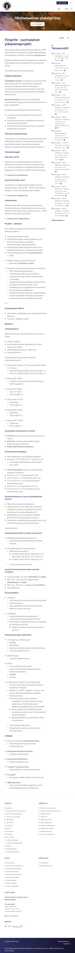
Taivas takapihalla (12, 886)
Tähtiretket (10, 831)
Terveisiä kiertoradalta (13, 868)
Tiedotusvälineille (12, 840)
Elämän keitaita (11, 883)
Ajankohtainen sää (46, 866)
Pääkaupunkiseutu (46, 831)
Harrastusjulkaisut (46, 822)
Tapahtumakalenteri (12, 852)
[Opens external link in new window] (16, 926)
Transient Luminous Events (18, 766)
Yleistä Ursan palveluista (14, 814)
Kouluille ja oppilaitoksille (14, 843)
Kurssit (8, 828)
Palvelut (8, 803)
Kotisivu (12, 642)
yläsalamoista (40, 55)
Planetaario (10, 819)
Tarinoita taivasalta (12, 877)
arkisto (31, 263)
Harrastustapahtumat (47, 825)
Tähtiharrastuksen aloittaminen (50, 811)
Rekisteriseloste (63, 941)
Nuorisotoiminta (45, 814)
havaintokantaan (35, 252)
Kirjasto (8, 846)
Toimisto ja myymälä (13, 817)
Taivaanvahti (44, 863)
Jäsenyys (9, 808)
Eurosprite (11, 774)
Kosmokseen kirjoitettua (14, 866)
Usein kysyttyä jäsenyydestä (15, 811)
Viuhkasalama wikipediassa (18, 218)
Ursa (16, 941)
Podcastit (9, 834)
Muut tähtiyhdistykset (47, 834)
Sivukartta (66, 944)
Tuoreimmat (10, 863)
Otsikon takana (11, 880)
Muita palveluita (11, 849)
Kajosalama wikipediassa (17, 195)
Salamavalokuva (60, 65)
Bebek (43, 576)
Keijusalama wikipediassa (17, 175)
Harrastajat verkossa (47, 828)
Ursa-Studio (10, 837)
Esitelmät (9, 825)
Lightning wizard (13, 782)
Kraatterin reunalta (12, 871)
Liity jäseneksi (38, 24)
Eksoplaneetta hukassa (14, 874)
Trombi (64, 142)
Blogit (7, 858)
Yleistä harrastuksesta (47, 808)
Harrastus (43, 803)
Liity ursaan (62, 3)
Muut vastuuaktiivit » (12, 916)
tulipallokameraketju (30, 740)
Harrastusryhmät (46, 819)
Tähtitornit (9, 822)
